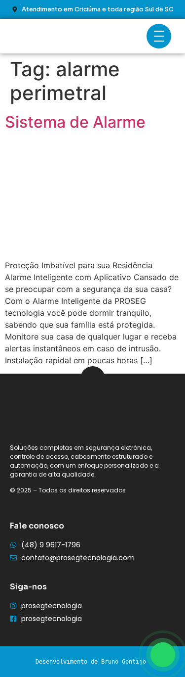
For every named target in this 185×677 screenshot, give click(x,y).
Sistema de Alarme (75, 122)
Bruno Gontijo (123, 661)
